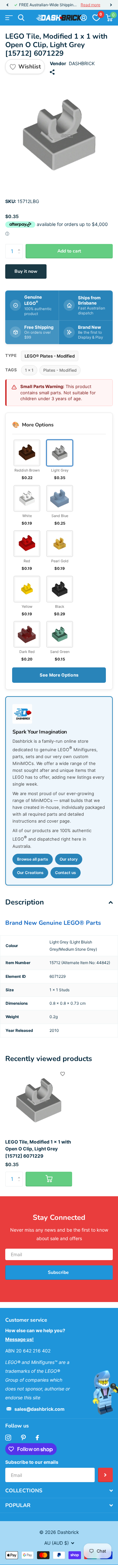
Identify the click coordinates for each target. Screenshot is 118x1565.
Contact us (65, 872)
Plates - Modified (60, 370)
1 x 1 (29, 370)
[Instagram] (8, 1438)
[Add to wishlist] (63, 1074)
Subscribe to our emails (31, 1462)
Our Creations (30, 872)
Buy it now (25, 271)
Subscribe (59, 1272)
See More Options (59, 675)
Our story (69, 859)
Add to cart (69, 251)
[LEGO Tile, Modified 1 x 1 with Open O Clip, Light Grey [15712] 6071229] (38, 1100)
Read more (90, 4)
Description (24, 902)
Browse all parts (32, 859)
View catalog (9, 18)
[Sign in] (83, 18)
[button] (7, 5)
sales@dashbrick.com (39, 1409)
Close (59, 1490)
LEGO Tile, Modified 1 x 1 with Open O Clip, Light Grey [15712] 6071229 (38, 1149)
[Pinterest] (23, 1438)
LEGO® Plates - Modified (50, 356)
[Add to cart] (49, 1179)
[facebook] (37, 1437)
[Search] (21, 17)
